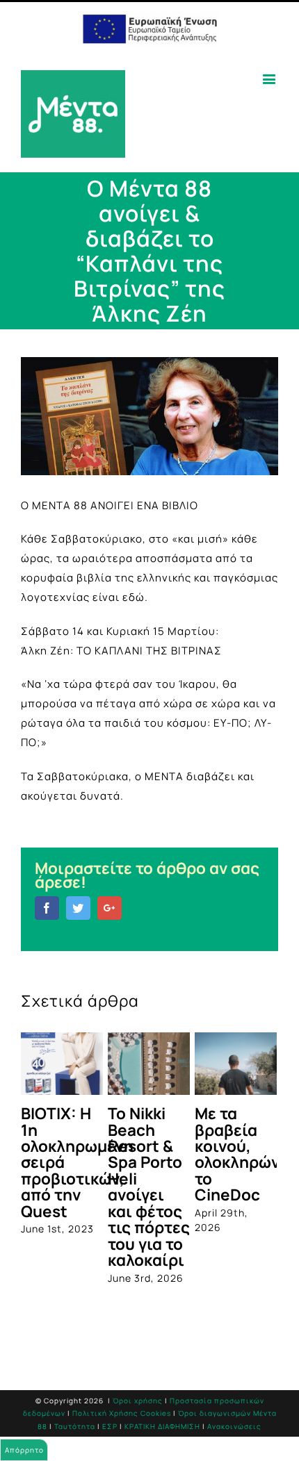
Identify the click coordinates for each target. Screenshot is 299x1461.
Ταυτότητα (74, 1426)
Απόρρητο (24, 1450)
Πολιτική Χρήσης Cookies (121, 1413)
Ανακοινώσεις (234, 1426)
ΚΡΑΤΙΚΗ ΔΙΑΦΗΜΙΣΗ (162, 1426)
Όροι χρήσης (138, 1400)
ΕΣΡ (110, 1426)
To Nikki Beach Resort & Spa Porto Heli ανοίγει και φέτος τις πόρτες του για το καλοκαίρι (149, 1187)
